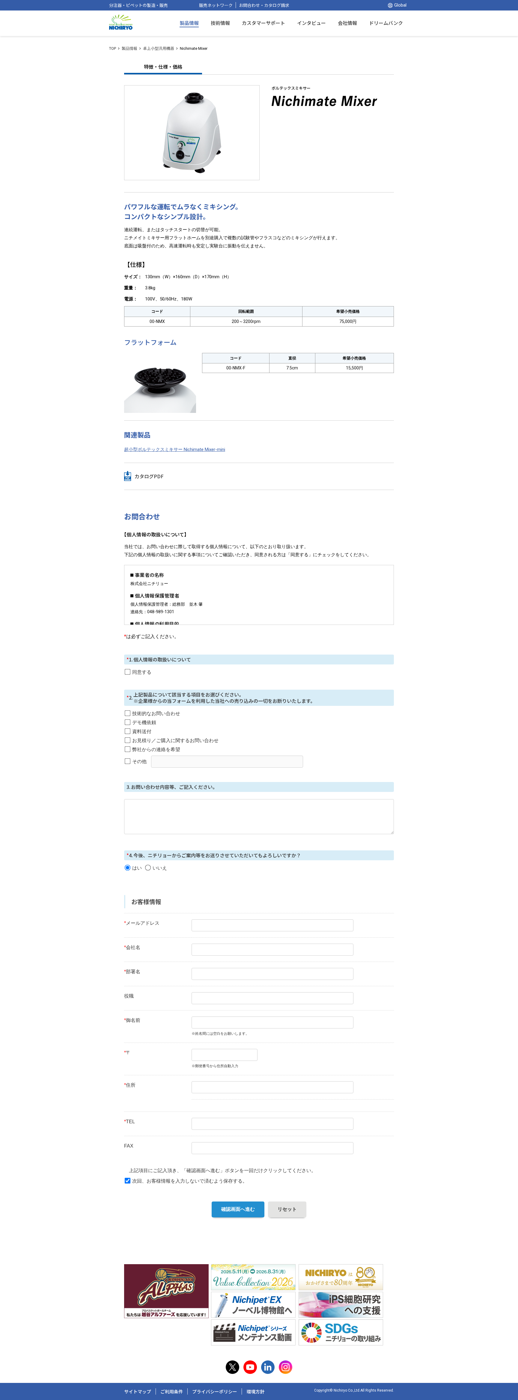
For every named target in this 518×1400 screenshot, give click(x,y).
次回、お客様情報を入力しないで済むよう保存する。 (189, 1181)
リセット (287, 1209)
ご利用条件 (171, 1391)
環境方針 (255, 1391)
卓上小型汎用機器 (158, 48)
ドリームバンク (386, 22)
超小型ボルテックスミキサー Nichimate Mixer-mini (174, 449)
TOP (112, 48)
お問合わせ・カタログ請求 (264, 5)
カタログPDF (149, 476)
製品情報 (129, 48)
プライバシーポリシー (214, 1391)
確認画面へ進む (238, 1209)
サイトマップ (137, 1391)
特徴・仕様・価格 (163, 66)
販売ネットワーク (216, 5)
